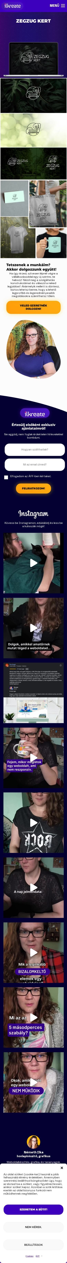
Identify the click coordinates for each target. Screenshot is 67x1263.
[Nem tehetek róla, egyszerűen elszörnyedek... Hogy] (33, 758)
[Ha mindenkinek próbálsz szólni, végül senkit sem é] (33, 822)
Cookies (30, 1256)
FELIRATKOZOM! (33, 488)
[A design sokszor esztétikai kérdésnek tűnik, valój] (33, 887)
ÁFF (38, 1256)
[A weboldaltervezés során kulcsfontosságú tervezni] (33, 1017)
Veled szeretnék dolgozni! (33, 307)
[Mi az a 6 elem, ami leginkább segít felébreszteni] (33, 952)
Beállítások (33, 1244)
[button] (62, 1168)
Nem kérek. (33, 1227)
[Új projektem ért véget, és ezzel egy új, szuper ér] (33, 693)
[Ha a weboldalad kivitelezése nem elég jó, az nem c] (33, 628)
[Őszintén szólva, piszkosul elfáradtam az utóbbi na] (33, 563)
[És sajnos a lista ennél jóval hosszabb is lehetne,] (33, 1082)
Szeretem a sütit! (33, 1209)
